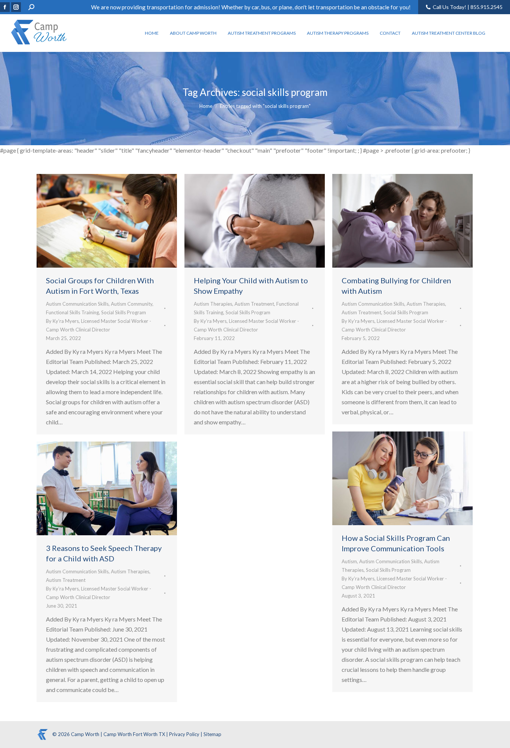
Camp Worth (85, 734)
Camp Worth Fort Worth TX (134, 734)
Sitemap (212, 734)
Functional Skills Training (72, 312)
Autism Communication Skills (77, 304)
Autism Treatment (254, 304)
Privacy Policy (184, 734)
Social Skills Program (123, 312)
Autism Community (131, 304)
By (98, 325)
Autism (349, 561)
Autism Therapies (213, 304)
